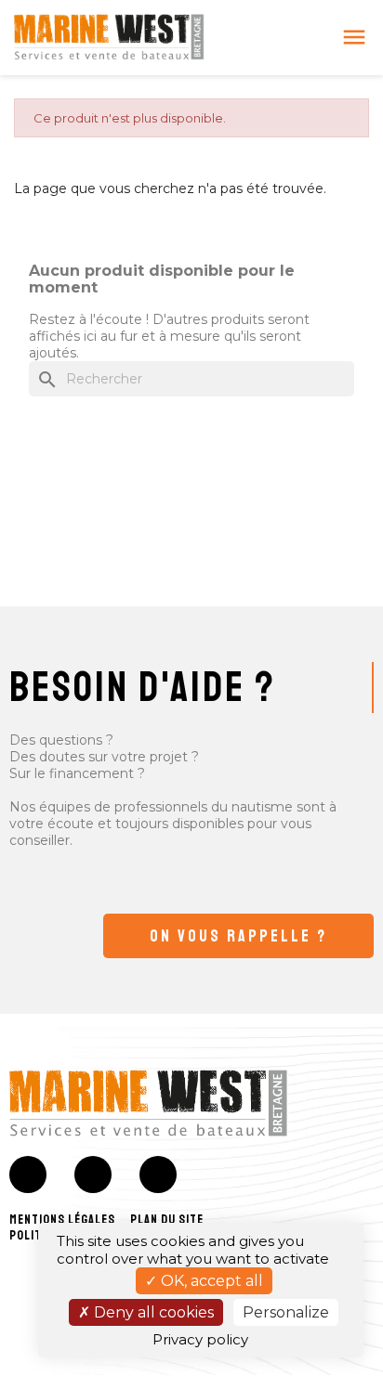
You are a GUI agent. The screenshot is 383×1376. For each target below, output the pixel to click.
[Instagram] (93, 1174)
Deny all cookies (152, 1312)
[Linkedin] (158, 1174)
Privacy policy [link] (200, 1339)
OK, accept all (210, 1281)
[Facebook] (27, 1174)
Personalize (286, 1312)
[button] (238, 936)
